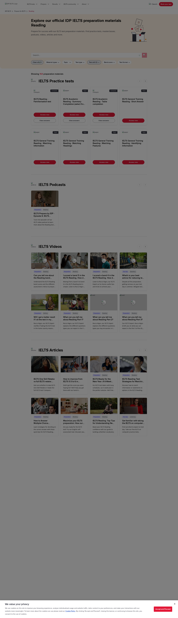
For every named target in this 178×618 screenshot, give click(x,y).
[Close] (174, 604)
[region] (89, 609)
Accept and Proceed (163, 609)
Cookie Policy (70, 611)
